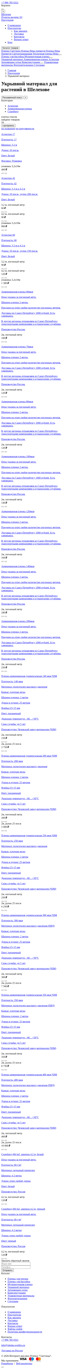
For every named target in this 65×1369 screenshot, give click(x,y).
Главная (12, 70)
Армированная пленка (36, 59)
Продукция (7, 20)
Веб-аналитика (24, 1363)
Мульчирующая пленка (37, 56)
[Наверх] (2, 1367)
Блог (10, 42)
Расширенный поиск (12, 97)
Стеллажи (39, 65)
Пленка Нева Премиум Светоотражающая (30, 52)
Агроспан (54, 59)
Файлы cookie (15, 1329)
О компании (14, 25)
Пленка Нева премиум (33, 51)
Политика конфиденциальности (25, 1331)
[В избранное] (2, 173)
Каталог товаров (10, 48)
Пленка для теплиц (18, 1278)
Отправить (8, 1270)
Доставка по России (12, 1350)
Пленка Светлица (11, 51)
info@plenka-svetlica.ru (13, 1345)
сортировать (8, 125)
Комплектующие (31, 62)
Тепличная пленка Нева (46, 53)
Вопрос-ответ (21, 39)
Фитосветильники (24, 65)
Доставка (19, 33)
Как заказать (20, 31)
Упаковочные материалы (21, 1295)
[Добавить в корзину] (5, 173)
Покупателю (14, 28)
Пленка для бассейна (12, 56)
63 (11, 17)
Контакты (19, 36)
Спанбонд (13, 111)
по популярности (25, 128)
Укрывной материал (12, 59)
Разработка (7, 1363)
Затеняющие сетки (11, 62)
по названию (8, 128)
